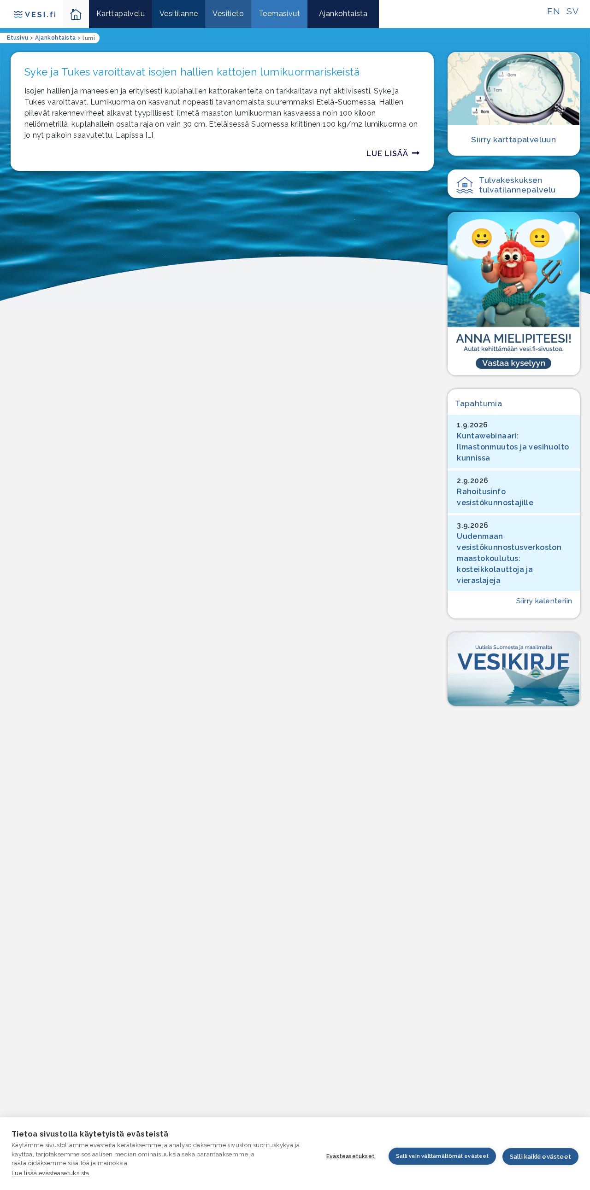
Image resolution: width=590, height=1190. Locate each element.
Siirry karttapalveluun (513, 139)
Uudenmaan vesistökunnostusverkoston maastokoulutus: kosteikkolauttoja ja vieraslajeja (509, 558)
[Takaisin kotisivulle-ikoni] (76, 14)
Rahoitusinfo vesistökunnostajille (495, 497)
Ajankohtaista (343, 13)
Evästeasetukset (350, 1156)
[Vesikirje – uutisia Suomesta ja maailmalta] (513, 669)
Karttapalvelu (120, 13)
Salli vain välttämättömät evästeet (442, 1156)
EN (553, 11)
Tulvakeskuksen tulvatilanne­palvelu (517, 184)
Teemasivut (279, 13)
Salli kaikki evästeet (540, 1156)
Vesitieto (228, 13)
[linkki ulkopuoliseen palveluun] (513, 293)
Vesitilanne (178, 13)
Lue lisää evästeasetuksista (50, 1173)
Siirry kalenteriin (544, 601)
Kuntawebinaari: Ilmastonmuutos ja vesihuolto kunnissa (513, 447)
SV (572, 11)
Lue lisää (387, 153)
